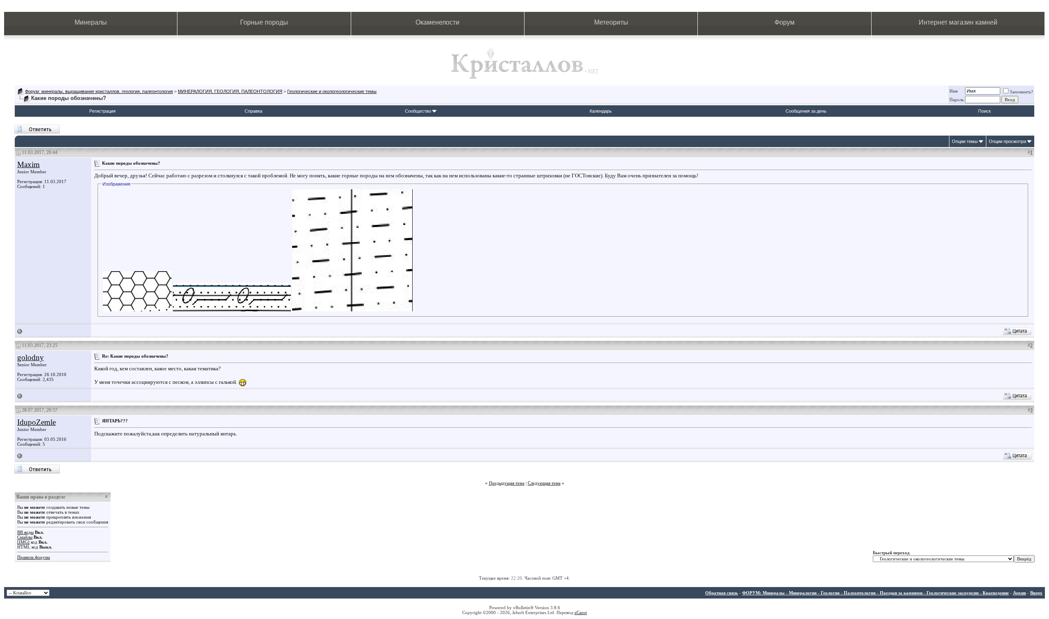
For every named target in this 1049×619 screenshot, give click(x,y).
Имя (953, 90)
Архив (1019, 592)
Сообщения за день (806, 111)
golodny (30, 357)
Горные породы (264, 22)
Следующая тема (544, 483)
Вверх (1036, 592)
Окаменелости (437, 22)
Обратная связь (721, 592)
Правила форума (33, 557)
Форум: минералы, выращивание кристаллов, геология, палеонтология (99, 91)
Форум (784, 22)
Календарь (601, 111)
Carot (582, 612)
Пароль (956, 99)
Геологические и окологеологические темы (332, 91)
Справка (253, 111)
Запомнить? (1021, 91)
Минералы (91, 22)
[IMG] (23, 542)
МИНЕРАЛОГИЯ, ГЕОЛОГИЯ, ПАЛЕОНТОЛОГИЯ (230, 91)
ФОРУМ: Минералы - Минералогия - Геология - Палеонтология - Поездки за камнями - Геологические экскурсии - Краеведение (875, 592)
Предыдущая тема (506, 483)
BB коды (25, 532)
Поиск (984, 111)
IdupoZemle (36, 422)
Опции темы (965, 141)
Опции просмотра (1007, 141)
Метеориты (611, 22)
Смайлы (24, 537)
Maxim (28, 164)
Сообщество (418, 111)
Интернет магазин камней (958, 22)
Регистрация (102, 111)
